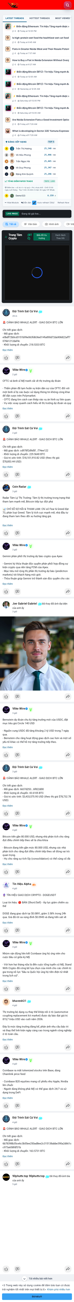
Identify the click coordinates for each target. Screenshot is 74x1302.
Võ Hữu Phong (23, 155)
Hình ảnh (53, 224)
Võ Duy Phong (23, 167)
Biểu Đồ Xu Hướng (42, 237)
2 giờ (14, 374)
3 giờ (14, 491)
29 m (14, 316)
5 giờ (14, 1184)
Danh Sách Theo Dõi (60, 237)
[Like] (37, 358)
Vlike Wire (18, 369)
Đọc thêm (8, 350)
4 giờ (14, 830)
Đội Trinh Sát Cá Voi (25, 311)
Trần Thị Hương (24, 148)
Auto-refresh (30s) (45, 202)
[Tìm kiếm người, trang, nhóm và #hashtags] (67, 5)
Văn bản (32, 224)
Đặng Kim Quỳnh (24, 174)
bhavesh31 (19, 1000)
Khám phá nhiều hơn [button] (58, 1289)
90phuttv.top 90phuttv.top (28, 1176)
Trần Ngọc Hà (23, 161)
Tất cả (12, 224)
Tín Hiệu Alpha (21, 884)
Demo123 (20, 195)
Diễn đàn (27, 202)
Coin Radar (19, 486)
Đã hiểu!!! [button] (37, 1296)
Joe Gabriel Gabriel (24, 603)
